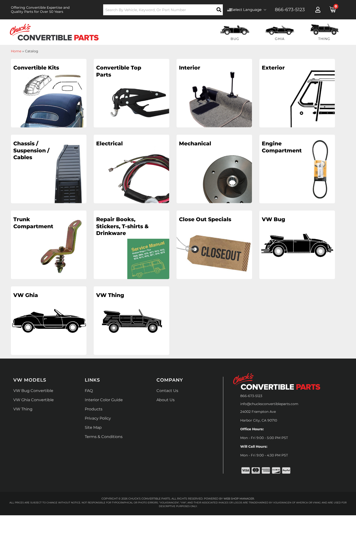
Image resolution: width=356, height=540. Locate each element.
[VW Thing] (131, 330)
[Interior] (214, 103)
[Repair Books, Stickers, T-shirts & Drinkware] (131, 255)
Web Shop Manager (239, 498)
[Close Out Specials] (214, 255)
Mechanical (195, 143)
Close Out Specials (205, 219)
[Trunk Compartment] (48, 255)
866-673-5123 (251, 396)
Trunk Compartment (33, 223)
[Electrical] (131, 179)
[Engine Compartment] (297, 179)
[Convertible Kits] (48, 103)
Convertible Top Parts (118, 71)
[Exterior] (297, 103)
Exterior (273, 67)
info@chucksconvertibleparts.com (269, 404)
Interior (189, 67)
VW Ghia (25, 295)
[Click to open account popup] (317, 9)
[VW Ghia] (48, 330)
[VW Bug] (297, 255)
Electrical (109, 143)
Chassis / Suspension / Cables (31, 150)
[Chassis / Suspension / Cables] (48, 179)
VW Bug (273, 219)
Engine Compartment (282, 147)
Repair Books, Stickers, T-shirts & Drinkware (122, 226)
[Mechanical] (214, 179)
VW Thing (110, 295)
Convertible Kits (36, 67)
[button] (163, 9)
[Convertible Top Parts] (131, 103)
